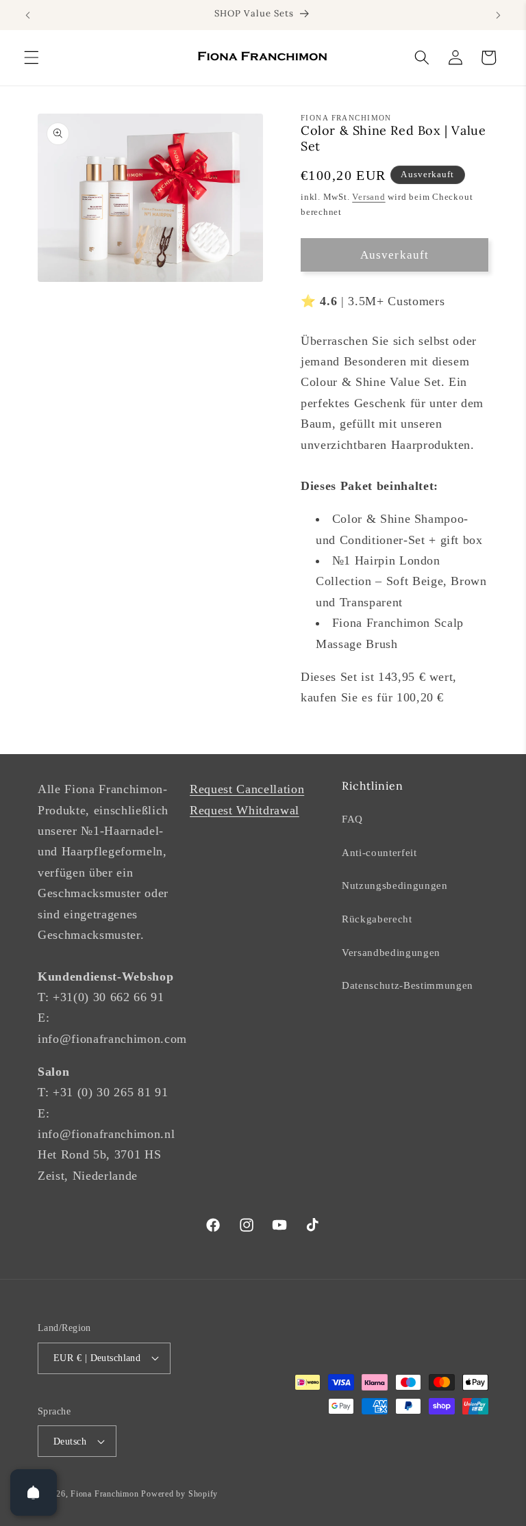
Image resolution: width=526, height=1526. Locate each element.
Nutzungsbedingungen (395, 885)
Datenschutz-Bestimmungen (407, 985)
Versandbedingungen (391, 952)
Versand (368, 197)
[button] (31, 57)
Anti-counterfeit (379, 852)
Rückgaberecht (377, 918)
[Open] (33, 1492)
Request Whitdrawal (244, 810)
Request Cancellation (247, 789)
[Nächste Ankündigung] (498, 15)
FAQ (352, 819)
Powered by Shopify (179, 1494)
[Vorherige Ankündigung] (28, 15)
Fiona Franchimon (104, 1494)
